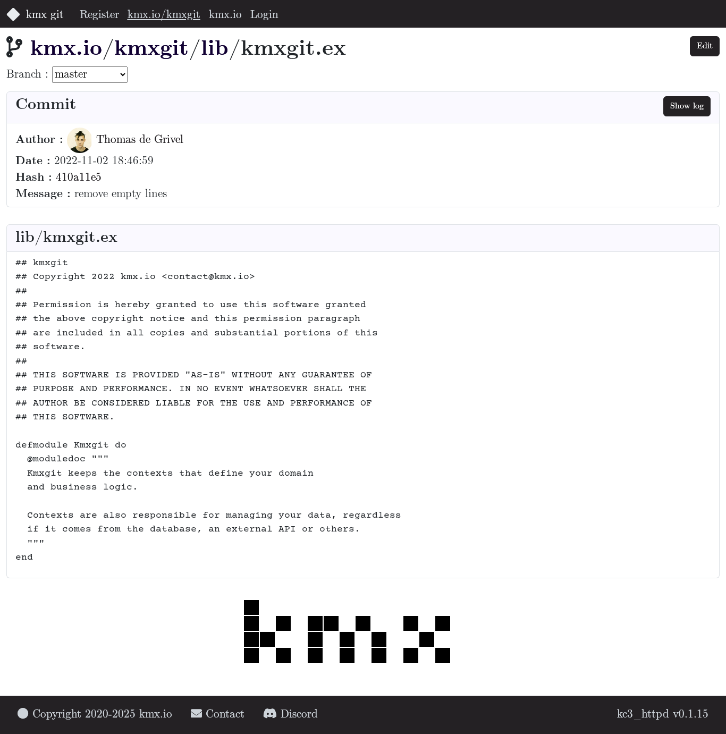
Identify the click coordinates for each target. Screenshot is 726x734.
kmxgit (151, 49)
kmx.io (225, 15)
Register (99, 15)
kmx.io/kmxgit (164, 15)
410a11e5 (79, 178)
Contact (223, 714)
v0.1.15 (690, 714)
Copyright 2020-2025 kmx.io (100, 714)
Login (264, 15)
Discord (297, 714)
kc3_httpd (643, 714)
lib (215, 49)
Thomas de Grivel (137, 140)
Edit (705, 46)
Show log (687, 106)
